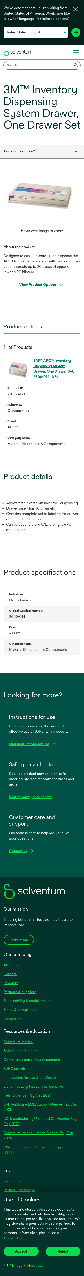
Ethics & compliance (20, 1010)
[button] (24, 1265)
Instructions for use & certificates (31, 1077)
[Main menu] (75, 52)
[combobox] (42, 65)
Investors (11, 983)
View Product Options (38, 284)
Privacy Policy (16, 1238)
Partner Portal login (19, 1190)
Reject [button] (63, 1251)
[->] (75, 32)
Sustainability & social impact (27, 1001)
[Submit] (75, 65)
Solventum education (21, 1051)
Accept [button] (21, 1251)
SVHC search (14, 1068)
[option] (42, 205)
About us (11, 965)
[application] (42, 195)
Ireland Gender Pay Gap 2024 (28, 1095)
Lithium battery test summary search (33, 1086)
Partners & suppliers (20, 992)
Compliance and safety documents (32, 1060)
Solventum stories (18, 1042)
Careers (10, 974)
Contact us (12, 1181)
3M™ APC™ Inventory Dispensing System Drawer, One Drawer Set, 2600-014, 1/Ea (53, 369)
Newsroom (13, 1019)
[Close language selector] (75, 9)
